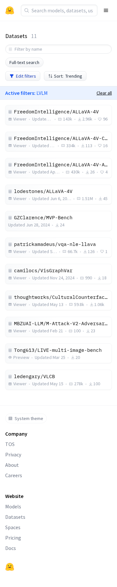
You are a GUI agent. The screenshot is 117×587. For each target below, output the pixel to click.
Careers (13, 475)
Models (13, 506)
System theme (29, 418)
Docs (10, 548)
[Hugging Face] (9, 566)
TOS (10, 444)
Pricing (13, 537)
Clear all (104, 93)
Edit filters (26, 76)
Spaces (12, 527)
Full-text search (24, 62)
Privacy (13, 454)
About (12, 465)
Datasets (15, 517)
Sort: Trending (68, 76)
